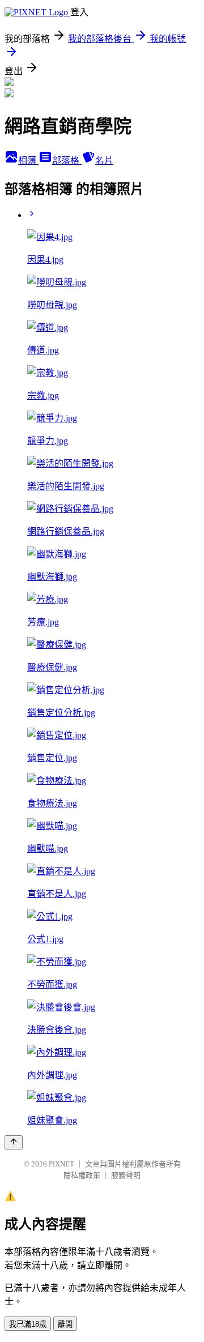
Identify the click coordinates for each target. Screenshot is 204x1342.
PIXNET (61, 1164)
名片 (104, 160)
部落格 (67, 160)
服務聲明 (126, 1175)
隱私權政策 (81, 1175)
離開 (65, 1324)
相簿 (28, 160)
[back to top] (14, 1142)
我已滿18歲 (27, 1324)
